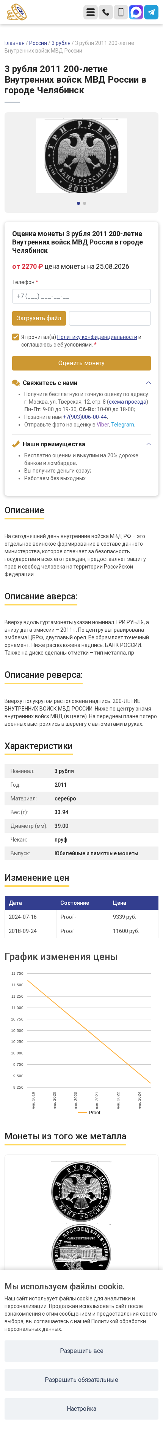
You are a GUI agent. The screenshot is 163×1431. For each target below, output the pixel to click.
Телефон (25, 282)
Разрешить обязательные (81, 1379)
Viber (103, 425)
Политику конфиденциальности (97, 337)
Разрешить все (81, 1350)
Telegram (122, 425)
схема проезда (127, 402)
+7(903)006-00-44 (85, 417)
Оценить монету (81, 363)
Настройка (81, 1408)
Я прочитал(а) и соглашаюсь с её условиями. (81, 341)
